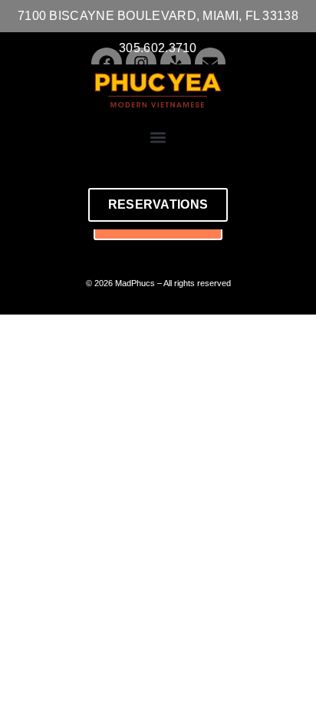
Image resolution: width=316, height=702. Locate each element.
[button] (158, 137)
